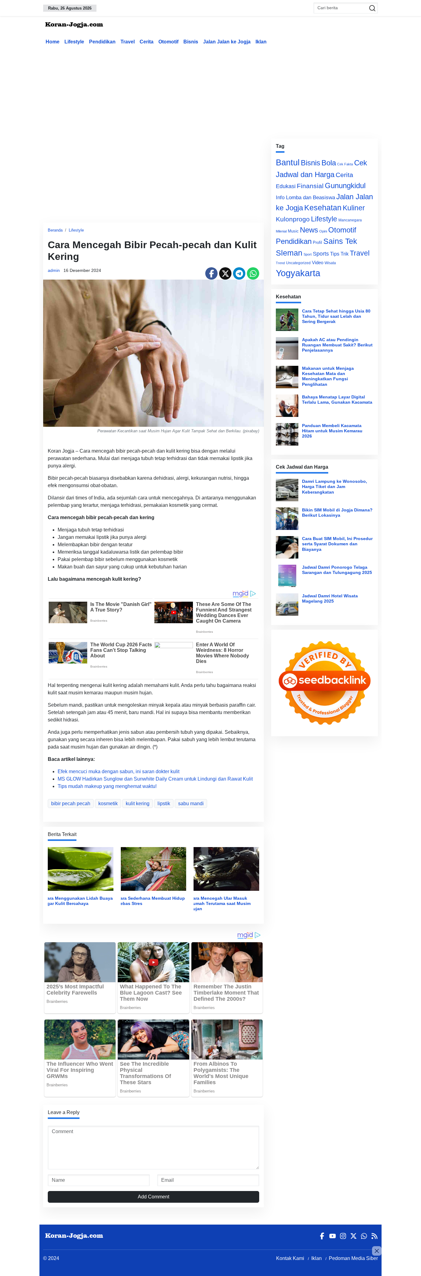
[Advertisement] (210, 90)
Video (317, 262)
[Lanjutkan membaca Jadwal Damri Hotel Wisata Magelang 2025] (287, 604)
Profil (317, 242)
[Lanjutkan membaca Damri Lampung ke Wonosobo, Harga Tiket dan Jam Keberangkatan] (287, 490)
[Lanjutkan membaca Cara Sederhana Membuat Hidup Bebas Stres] (153, 868)
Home (52, 41)
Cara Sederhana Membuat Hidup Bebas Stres (151, 901)
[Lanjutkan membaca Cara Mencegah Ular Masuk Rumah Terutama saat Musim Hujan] (226, 868)
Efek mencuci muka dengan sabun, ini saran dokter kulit (118, 771)
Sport (308, 254)
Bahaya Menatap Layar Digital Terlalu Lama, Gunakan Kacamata (337, 399)
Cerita (146, 41)
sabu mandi (191, 803)
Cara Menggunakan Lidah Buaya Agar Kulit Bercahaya (78, 901)
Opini (323, 231)
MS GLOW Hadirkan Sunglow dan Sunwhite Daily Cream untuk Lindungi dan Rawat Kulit (155, 778)
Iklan (261, 41)
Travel (128, 41)
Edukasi (286, 186)
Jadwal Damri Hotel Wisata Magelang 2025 (330, 598)
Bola (328, 163)
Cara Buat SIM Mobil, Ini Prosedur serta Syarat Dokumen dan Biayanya (337, 544)
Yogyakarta (298, 273)
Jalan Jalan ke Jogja (227, 41)
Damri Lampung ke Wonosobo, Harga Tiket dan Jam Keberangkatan (334, 487)
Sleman (289, 252)
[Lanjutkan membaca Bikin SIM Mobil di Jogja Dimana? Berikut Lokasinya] (287, 518)
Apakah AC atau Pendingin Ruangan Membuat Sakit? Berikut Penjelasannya (337, 345)
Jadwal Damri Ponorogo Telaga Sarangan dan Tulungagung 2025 (337, 570)
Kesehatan (322, 208)
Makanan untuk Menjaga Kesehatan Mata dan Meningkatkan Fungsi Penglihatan (328, 376)
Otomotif (168, 41)
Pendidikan (102, 41)
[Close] (377, 1251)
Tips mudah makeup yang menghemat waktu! (107, 786)
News (309, 230)
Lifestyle (74, 41)
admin (54, 270)
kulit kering (137, 803)
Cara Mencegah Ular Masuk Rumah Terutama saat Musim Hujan (220, 903)
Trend (280, 263)
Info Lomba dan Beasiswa (305, 197)
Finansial (310, 185)
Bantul (288, 162)
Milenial (281, 231)
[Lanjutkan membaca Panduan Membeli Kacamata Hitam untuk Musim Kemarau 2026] (287, 434)
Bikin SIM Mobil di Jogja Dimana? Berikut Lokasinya (337, 512)
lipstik (163, 803)
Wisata (330, 263)
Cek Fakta (345, 164)
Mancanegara (350, 220)
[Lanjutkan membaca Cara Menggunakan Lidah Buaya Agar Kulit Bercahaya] (80, 868)
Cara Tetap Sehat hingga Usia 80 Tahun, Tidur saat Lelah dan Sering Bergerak (336, 316)
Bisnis (190, 41)
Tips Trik (339, 253)
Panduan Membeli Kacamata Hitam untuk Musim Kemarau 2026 (332, 431)
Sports (321, 253)
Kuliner (354, 208)
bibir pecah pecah (70, 803)
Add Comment (153, 1196)
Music (293, 231)
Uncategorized (298, 263)
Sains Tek (340, 241)
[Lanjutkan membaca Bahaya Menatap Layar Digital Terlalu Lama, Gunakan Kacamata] (287, 405)
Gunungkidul (345, 185)
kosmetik (108, 803)
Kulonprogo (293, 219)
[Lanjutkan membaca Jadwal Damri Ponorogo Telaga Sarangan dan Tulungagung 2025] (287, 576)
